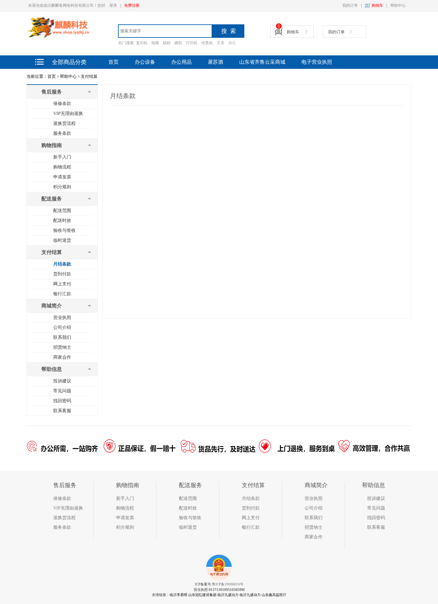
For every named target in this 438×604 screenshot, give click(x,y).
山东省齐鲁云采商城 (262, 62)
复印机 (141, 43)
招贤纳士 (62, 347)
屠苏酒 (215, 62)
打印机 (192, 43)
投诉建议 (62, 381)
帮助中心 (398, 5)
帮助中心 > (70, 76)
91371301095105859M (227, 590)
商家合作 (62, 357)
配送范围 (62, 210)
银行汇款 (62, 293)
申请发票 (62, 177)
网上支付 (62, 284)
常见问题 (62, 390)
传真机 (207, 43)
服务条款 (62, 133)
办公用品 (181, 62)
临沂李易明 (178, 595)
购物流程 (62, 167)
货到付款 (62, 274)
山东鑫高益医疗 (274, 595)
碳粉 (167, 43)
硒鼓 (178, 43)
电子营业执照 (316, 62)
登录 (113, 5)
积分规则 (62, 186)
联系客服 (62, 410)
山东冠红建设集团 (202, 595)
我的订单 (350, 5)
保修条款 (62, 103)
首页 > (53, 76)
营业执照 (62, 317)
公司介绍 (62, 327)
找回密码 (62, 400)
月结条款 (62, 264)
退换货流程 (64, 123)
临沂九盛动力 (228, 595)
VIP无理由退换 (68, 113)
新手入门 (62, 157)
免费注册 (131, 5)
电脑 (155, 43)
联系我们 (62, 337)
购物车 (377, 5)
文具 (220, 43)
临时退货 (62, 240)
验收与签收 (64, 230)
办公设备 (145, 62)
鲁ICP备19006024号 (227, 584)
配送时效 (62, 220)
